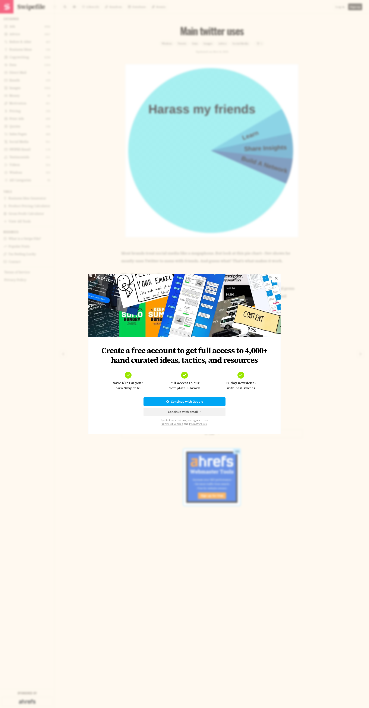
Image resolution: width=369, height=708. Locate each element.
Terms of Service (172, 424)
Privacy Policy (198, 424)
